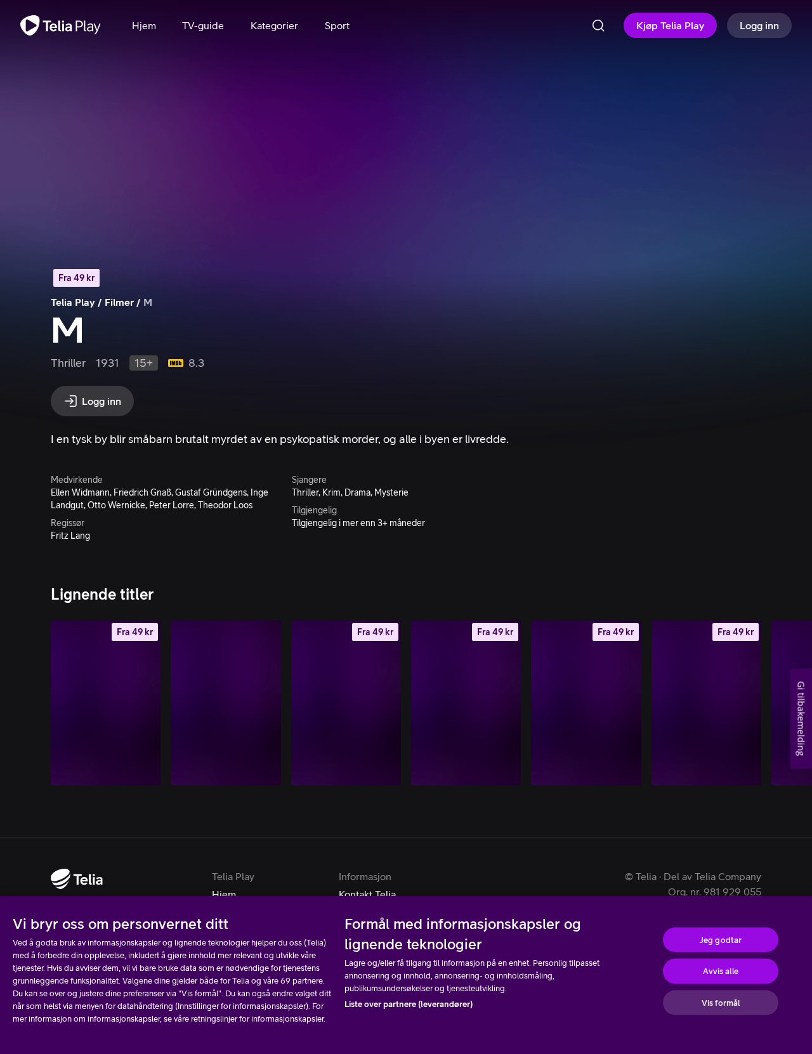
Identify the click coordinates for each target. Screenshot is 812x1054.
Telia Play (73, 302)
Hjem (224, 894)
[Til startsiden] (60, 25)
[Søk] (598, 25)
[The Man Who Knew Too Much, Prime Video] (225, 703)
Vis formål (721, 1002)
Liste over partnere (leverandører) (408, 1004)
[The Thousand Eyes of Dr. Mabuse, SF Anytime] (586, 703)
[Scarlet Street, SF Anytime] (466, 703)
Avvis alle (720, 971)
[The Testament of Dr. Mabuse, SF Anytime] (105, 703)
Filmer (119, 302)
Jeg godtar (721, 939)
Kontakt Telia (367, 894)
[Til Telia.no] (77, 879)
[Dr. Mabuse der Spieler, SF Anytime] (706, 703)
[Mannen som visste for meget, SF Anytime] (346, 703)
